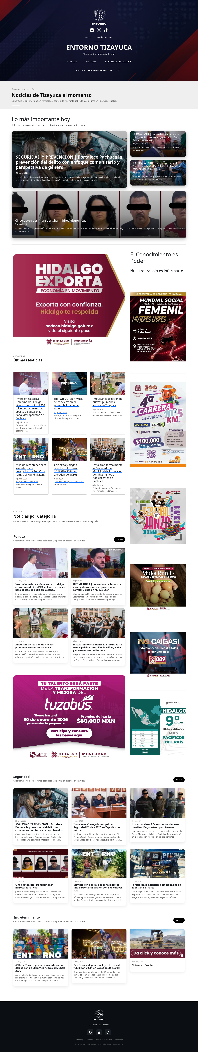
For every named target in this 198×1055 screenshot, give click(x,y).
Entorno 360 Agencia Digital (94, 70)
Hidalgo (72, 61)
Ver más (120, 539)
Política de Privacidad (104, 1040)
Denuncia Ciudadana (118, 61)
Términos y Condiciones (84, 1040)
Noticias (91, 61)
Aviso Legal (119, 1040)
